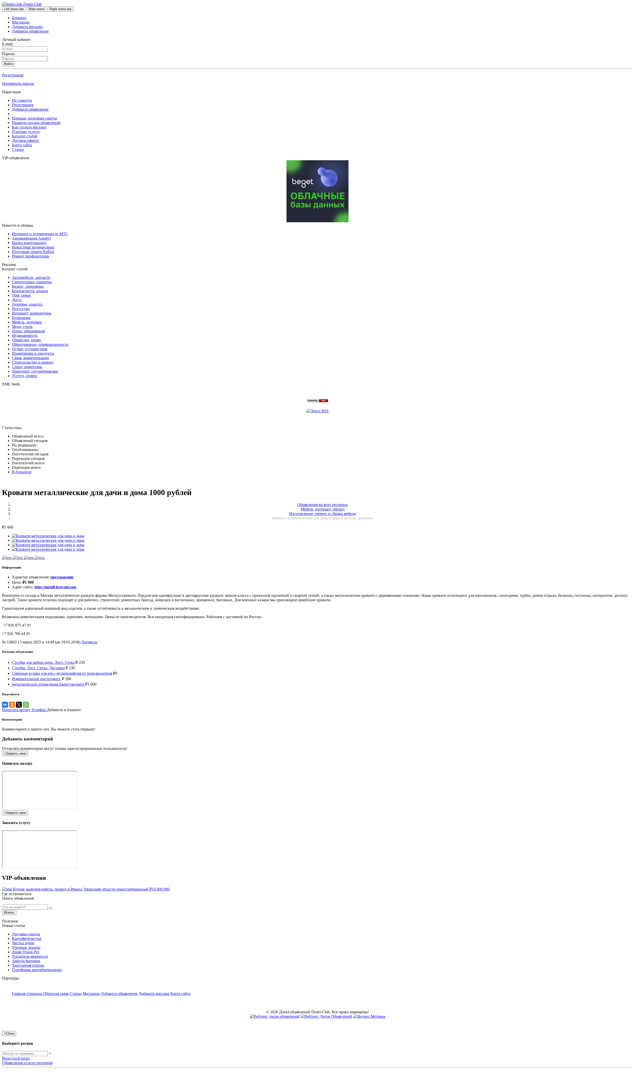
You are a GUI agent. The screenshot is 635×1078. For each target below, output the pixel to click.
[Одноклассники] (12, 705)
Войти (8, 64)
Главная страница (27, 993)
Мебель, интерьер (27, 322)
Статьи (18, 149)
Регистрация (12, 75)
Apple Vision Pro (25, 952)
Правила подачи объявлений (36, 123)
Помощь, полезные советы (34, 118)
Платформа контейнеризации (37, 970)
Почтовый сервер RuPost (33, 252)
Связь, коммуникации (30, 358)
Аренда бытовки (26, 961)
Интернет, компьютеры (31, 313)
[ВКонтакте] (5, 705)
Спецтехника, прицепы (32, 282)
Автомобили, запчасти (31, 277)
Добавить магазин (27, 27)
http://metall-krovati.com (55, 587)
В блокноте (21, 472)
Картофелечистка (26, 938)
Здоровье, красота (27, 304)
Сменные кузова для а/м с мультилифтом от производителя (62, 673)
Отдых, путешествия (29, 349)
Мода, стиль (22, 326)
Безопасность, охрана (30, 291)
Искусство (21, 309)
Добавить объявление (30, 31)
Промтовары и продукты (33, 353)
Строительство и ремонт (33, 362)
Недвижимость (24, 335)
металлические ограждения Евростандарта (48, 684)
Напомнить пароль (18, 83)
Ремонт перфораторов (30, 256)
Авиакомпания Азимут (31, 238)
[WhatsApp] (26, 705)
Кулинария (21, 318)
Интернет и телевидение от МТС (40, 234)
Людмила (89, 642)
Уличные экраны (26, 947)
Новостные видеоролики (33, 247)
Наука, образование (28, 331)
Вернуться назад (16, 1058)
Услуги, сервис (24, 376)
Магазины (21, 22)
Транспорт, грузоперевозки (35, 371)
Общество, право (26, 340)
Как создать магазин (29, 127)
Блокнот (19, 18)
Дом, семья (21, 295)
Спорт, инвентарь (27, 367)
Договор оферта (25, 140)
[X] (19, 705)
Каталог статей (24, 136)
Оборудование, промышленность (40, 344)
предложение (62, 577)
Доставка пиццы (26, 934)
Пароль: (8, 54)
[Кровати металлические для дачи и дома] (48, 536)
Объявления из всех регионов (27, 1063)
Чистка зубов (23, 943)
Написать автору (17, 710)
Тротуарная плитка (28, 965)
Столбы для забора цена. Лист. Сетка (43, 662)
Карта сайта (22, 145)
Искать (9, 912)
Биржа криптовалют (29, 243)
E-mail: (7, 44)
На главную (22, 100)
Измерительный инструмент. (36, 679)
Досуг (17, 300)
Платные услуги (26, 131)
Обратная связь (56, 993)
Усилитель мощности (30, 956)
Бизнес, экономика (28, 286)
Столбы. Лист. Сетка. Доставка (38, 668)
